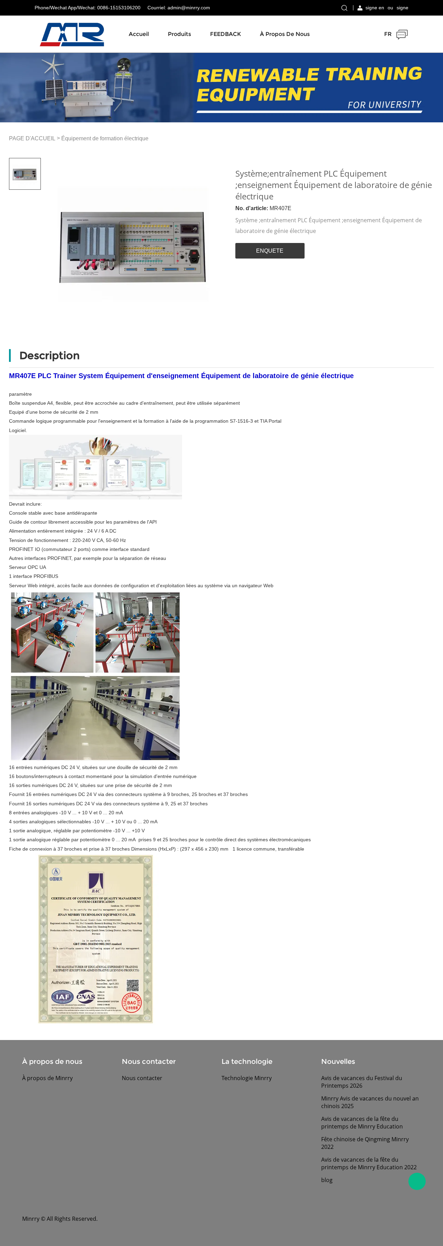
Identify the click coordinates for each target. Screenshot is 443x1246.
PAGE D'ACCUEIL (32, 139)
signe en (374, 7)
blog (327, 1180)
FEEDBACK (225, 34)
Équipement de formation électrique (104, 139)
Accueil (139, 34)
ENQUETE (269, 251)
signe (402, 7)
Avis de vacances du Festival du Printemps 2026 (361, 1081)
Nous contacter (142, 1078)
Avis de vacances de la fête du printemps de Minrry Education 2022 (369, 1163)
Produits (179, 34)
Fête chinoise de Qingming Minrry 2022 (365, 1143)
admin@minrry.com (189, 7)
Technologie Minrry (247, 1078)
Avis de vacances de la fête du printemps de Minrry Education (362, 1122)
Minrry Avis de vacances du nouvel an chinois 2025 (370, 1102)
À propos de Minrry (47, 1078)
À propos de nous (285, 34)
